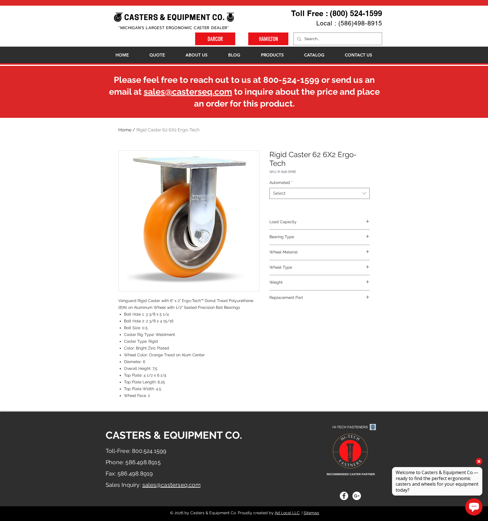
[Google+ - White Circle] (356, 496)
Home (124, 130)
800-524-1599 (291, 80)
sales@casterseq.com (188, 92)
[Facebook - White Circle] (344, 496)
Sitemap (311, 513)
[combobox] (319, 193)
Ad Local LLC (287, 513)
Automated (281, 182)
